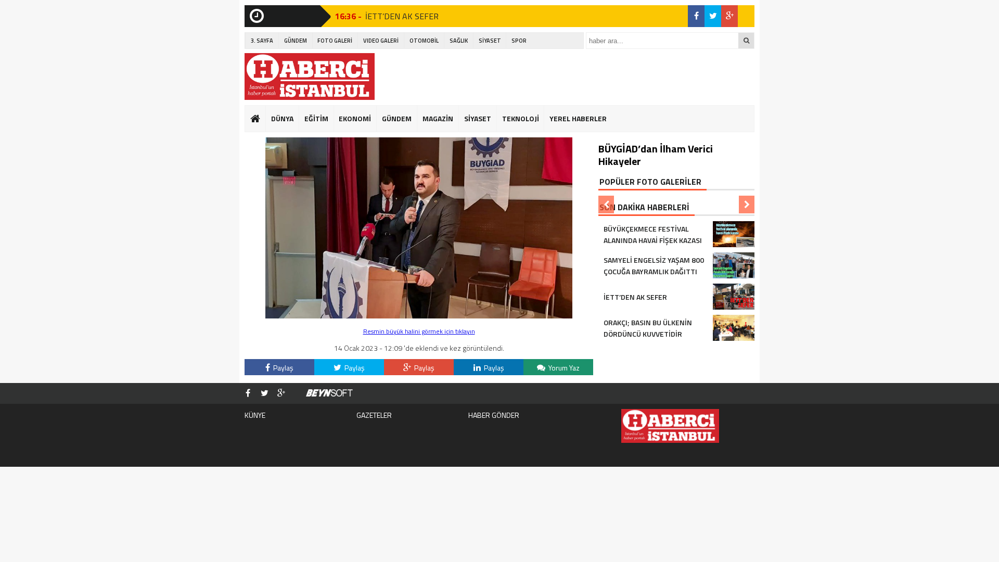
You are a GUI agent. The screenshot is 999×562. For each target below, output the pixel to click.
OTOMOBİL (424, 40)
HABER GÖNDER (493, 415)
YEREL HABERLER (578, 118)
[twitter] (713, 16)
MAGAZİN (437, 118)
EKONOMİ (355, 118)
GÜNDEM (295, 40)
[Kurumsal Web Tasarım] (329, 393)
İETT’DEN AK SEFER (402, 16)
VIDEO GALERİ (381, 40)
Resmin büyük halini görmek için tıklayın (419, 331)
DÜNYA (282, 118)
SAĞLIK (459, 40)
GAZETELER (374, 415)
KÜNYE (255, 415)
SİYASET (490, 40)
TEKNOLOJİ (520, 118)
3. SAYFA (262, 40)
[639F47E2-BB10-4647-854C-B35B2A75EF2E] (418, 315)
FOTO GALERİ (334, 40)
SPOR (519, 40)
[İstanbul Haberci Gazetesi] (310, 76)
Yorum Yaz (563, 367)
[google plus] (729, 16)
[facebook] (696, 16)
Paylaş (282, 367)
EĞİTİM (316, 118)
